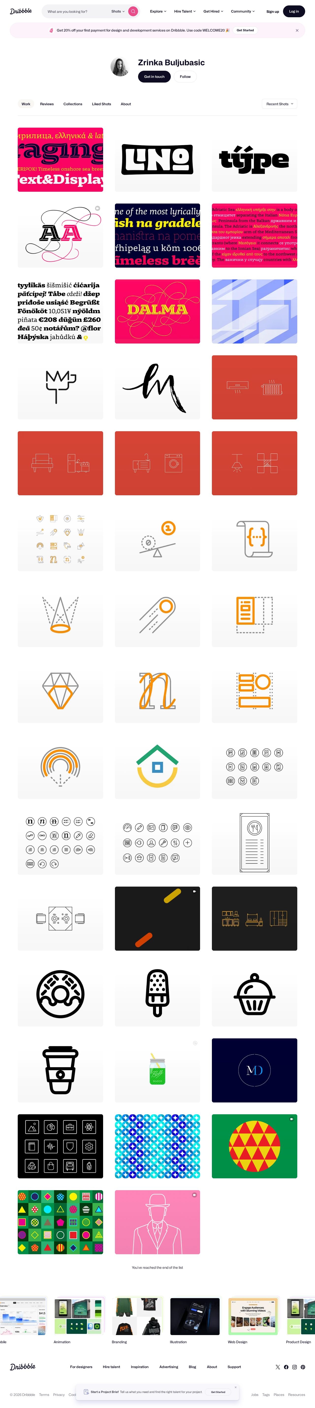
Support (234, 1367)
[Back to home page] (21, 11)
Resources (296, 1394)
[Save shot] (84, 182)
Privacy (59, 1394)
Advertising (168, 1367)
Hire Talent (183, 11)
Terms (44, 1394)
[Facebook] (286, 1367)
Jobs (254, 1394)
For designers (81, 1367)
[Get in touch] (74, 182)
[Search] (133, 11)
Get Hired (212, 11)
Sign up (273, 11)
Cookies (75, 1394)
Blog (192, 1367)
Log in (294, 11)
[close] (297, 30)
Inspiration (140, 1367)
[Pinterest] (303, 1367)
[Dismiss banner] (235, 1387)
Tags (266, 1394)
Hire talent (111, 1367)
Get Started (245, 30)
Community (241, 11)
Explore (156, 11)
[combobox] (75, 11)
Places (279, 1394)
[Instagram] (294, 1367)
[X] (278, 1367)
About (212, 1367)
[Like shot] (94, 182)
